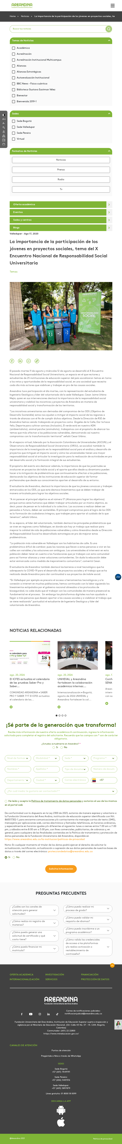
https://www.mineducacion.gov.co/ (61, 1034)
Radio (61, 179)
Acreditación (24, 54)
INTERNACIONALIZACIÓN (24, 979)
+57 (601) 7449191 (61, 1072)
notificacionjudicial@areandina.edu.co (83, 1014)
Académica (23, 48)
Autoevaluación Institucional (33, 78)
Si (57, 747)
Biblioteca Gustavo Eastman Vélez (36, 90)
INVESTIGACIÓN (54, 975)
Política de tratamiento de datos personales (56, 801)
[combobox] (7, 758)
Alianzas (21, 66)
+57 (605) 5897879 (61, 1088)
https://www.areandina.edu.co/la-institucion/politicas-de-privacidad (45, 839)
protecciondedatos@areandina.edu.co (70, 851)
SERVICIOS (51, 979)
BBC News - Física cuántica (32, 84)
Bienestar (22, 95)
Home (13, 16)
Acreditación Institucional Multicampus (39, 60)
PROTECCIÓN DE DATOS (95, 979)
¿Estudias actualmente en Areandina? (61, 744)
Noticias (25, 16)
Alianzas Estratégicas (29, 72)
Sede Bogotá (24, 121)
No (65, 747)
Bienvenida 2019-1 (26, 101)
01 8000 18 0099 (68, 1094)
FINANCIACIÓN (89, 975)
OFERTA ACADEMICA (21, 975)
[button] (4, 115)
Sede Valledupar (26, 127)
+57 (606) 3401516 (61, 1080)
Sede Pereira (24, 133)
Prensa (61, 170)
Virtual (20, 139)
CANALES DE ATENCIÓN (23, 1045)
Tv (61, 189)
